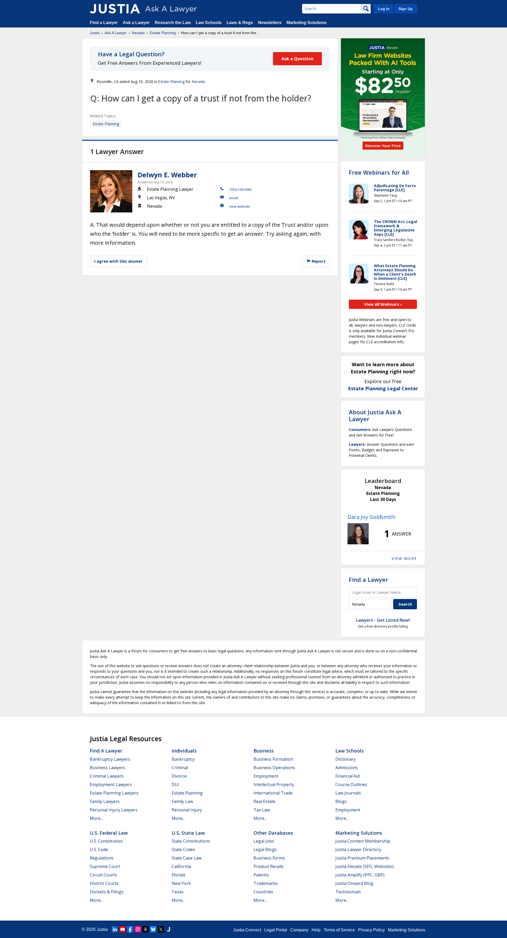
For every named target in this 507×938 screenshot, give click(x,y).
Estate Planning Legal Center (383, 388)
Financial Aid (347, 776)
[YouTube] (122, 929)
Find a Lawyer (104, 22)
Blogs (341, 801)
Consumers (359, 429)
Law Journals (348, 793)
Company (299, 930)
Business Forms (269, 858)
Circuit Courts (103, 875)
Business (263, 750)
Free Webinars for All (379, 172)
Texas (178, 892)
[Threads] (145, 929)
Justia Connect (247, 930)
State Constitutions (191, 841)
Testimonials (348, 892)
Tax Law (261, 810)
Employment (265, 776)
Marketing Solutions (307, 22)
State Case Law (186, 858)
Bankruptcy (183, 759)
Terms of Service (339, 930)
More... (96, 818)
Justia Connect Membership (362, 841)
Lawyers (357, 444)
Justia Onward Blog (354, 883)
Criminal (180, 767)
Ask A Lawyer (116, 33)
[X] (161, 929)
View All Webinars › (383, 304)
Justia (95, 33)
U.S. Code (99, 849)
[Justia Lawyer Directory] (168, 929)
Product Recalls (268, 866)
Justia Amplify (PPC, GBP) (359, 875)
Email (233, 198)
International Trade (273, 793)
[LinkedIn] (115, 929)
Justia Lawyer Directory (358, 849)
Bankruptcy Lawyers (110, 759)
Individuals (184, 750)
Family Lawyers (105, 801)
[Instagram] (138, 929)
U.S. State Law (188, 833)
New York (181, 883)
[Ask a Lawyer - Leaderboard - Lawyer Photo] (358, 533)
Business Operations (274, 767)
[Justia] (115, 8)
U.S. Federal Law (109, 833)
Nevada (138, 33)
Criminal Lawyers (107, 776)
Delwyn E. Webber (167, 174)
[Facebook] (130, 929)
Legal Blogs (265, 849)
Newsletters (269, 22)
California (181, 866)
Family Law (182, 801)
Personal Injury (187, 810)
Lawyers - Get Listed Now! (383, 620)
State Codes (183, 849)
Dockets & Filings (107, 892)
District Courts (104, 883)
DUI (175, 784)
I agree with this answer (118, 261)
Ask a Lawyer (137, 22)
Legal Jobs (263, 841)
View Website (239, 206)
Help (316, 930)
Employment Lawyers (111, 784)
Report (318, 261)
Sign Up (405, 9)
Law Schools (209, 22)
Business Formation (273, 759)
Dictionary (345, 759)
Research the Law (173, 22)
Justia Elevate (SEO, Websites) (364, 866)
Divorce (179, 776)
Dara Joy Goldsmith (372, 517)
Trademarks (265, 883)
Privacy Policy (371, 930)
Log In (383, 9)
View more (404, 558)
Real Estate (264, 801)
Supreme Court (105, 866)
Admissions (346, 767)
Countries (263, 892)
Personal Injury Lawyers (114, 810)
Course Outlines (351, 784)
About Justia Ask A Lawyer (375, 415)
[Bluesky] (153, 929)
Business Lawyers (107, 767)
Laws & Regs (240, 22)
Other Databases (273, 833)
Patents (261, 875)
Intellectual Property (273, 784)
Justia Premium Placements (362, 858)
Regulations (102, 858)
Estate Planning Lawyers (114, 793)
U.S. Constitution (106, 841)
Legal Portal (275, 930)
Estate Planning (163, 33)
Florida (178, 875)
